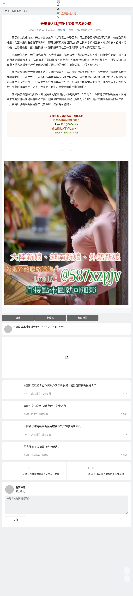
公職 (18, 317)
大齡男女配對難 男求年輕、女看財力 (45, 405)
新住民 (50, 317)
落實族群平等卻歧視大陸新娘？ (42, 446)
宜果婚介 (25, 326)
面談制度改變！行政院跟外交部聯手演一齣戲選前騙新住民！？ (60, 385)
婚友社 (34, 414)
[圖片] (122, 511)
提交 (15, 519)
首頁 (7, 11)
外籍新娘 (35, 393)
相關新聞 (16, 11)
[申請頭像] (124, 488)
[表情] (117, 511)
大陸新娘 (35, 434)
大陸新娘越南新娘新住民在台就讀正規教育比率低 (52, 426)
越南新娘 (46, 434)
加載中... (11, 370)
